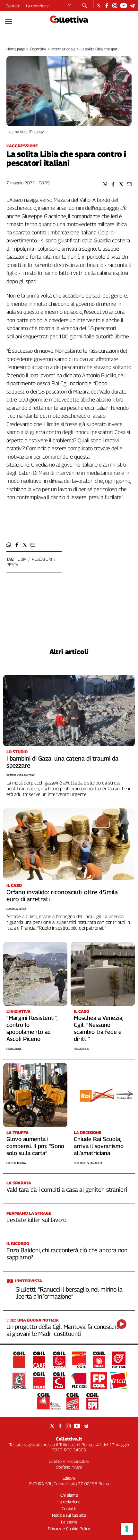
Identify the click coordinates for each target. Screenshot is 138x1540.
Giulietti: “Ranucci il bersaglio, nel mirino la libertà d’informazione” (69, 1293)
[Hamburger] (8, 21)
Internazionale (63, 49)
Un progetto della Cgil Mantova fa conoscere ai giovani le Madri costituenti (63, 1330)
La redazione (37, 5)
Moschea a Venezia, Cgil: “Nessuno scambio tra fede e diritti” (98, 1028)
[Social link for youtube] (123, 5)
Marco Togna (16, 1163)
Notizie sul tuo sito (69, 1515)
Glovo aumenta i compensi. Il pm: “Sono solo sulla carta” (35, 1146)
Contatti (13, 5)
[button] (105, 184)
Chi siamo (69, 1495)
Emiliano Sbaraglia (88, 1163)
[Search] (84, 6)
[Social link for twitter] (98, 5)
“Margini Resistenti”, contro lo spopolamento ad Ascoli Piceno (31, 1028)
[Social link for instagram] (114, 5)
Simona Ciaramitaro (20, 775)
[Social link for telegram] (132, 5)
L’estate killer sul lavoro (36, 1219)
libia (22, 559)
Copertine (38, 49)
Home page (15, 49)
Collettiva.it (69, 1438)
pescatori (42, 559)
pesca (12, 564)
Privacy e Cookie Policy (69, 1528)
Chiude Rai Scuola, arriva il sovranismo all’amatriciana (99, 1146)
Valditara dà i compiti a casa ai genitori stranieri (66, 1189)
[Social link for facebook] (106, 5)
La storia (69, 1521)
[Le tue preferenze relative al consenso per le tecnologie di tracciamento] (127, 1529)
